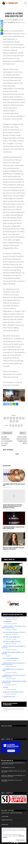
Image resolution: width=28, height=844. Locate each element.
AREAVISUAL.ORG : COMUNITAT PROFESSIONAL (11, 812)
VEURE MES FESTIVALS (9, 696)
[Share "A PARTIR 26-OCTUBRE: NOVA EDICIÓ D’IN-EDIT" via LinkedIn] (20, 418)
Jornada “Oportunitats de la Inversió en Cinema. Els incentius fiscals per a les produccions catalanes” (12, 506)
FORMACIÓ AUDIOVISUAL (6, 819)
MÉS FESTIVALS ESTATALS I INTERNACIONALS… (10, 704)
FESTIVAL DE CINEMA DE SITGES (11, 641)
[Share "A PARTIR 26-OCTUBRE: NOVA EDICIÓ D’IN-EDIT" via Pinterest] (17, 418)
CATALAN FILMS (4, 816)
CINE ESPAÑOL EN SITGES (7, 780)
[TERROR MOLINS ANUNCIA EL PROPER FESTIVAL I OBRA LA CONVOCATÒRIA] (14, 518)
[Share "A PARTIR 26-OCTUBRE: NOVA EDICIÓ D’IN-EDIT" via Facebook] (4, 418)
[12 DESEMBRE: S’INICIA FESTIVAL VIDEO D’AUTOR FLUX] (14, 475)
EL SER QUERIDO (5, 767)
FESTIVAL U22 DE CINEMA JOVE (11, 637)
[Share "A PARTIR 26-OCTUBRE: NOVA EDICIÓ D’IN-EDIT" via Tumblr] (14, 418)
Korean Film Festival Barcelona (11, 617)
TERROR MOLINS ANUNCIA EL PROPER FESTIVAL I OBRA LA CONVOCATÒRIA (14, 527)
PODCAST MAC (4, 824)
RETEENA (5, 687)
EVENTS (11, 22)
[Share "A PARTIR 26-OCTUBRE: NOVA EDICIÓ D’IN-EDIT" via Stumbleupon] (10, 421)
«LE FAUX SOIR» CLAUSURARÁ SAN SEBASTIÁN (11, 762)
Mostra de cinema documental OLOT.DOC (14, 632)
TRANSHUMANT (7, 621)
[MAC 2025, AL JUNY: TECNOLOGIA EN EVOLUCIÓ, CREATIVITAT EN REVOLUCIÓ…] (14, 539)
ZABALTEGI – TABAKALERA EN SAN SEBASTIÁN (11, 775)
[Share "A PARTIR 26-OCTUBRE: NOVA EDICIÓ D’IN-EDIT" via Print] (17, 421)
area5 (15, 20)
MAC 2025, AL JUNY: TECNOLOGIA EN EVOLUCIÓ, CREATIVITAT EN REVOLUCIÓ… (13, 548)
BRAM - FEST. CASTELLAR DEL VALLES (13, 692)
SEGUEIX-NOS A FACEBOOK (6, 725)
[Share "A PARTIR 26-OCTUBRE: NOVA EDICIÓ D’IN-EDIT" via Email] (14, 421)
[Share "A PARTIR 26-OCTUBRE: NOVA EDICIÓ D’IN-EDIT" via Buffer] (23, 418)
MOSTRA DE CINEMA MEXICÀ (11, 658)
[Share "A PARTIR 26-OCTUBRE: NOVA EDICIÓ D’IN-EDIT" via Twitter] (7, 418)
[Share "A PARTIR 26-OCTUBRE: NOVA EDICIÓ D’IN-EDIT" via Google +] (10, 418)
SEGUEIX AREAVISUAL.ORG (8, 760)
